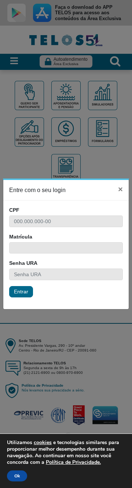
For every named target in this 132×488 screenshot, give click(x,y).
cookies (43, 442)
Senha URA (23, 263)
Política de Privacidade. (73, 462)
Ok (17, 476)
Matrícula (20, 237)
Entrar (21, 291)
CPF (14, 210)
